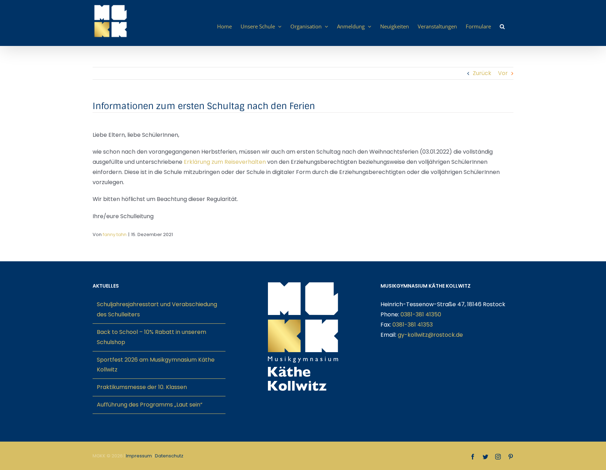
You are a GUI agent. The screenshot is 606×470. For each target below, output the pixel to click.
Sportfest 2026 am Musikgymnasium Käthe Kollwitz (156, 365)
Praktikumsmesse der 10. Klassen (142, 387)
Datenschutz (169, 455)
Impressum (139, 455)
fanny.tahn (115, 234)
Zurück (482, 73)
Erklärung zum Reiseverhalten (225, 162)
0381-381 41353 (412, 325)
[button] (502, 26)
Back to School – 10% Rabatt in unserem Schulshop (151, 337)
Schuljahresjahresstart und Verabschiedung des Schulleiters (157, 309)
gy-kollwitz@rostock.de (430, 335)
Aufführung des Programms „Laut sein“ (149, 405)
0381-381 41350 (420, 314)
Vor (503, 73)
